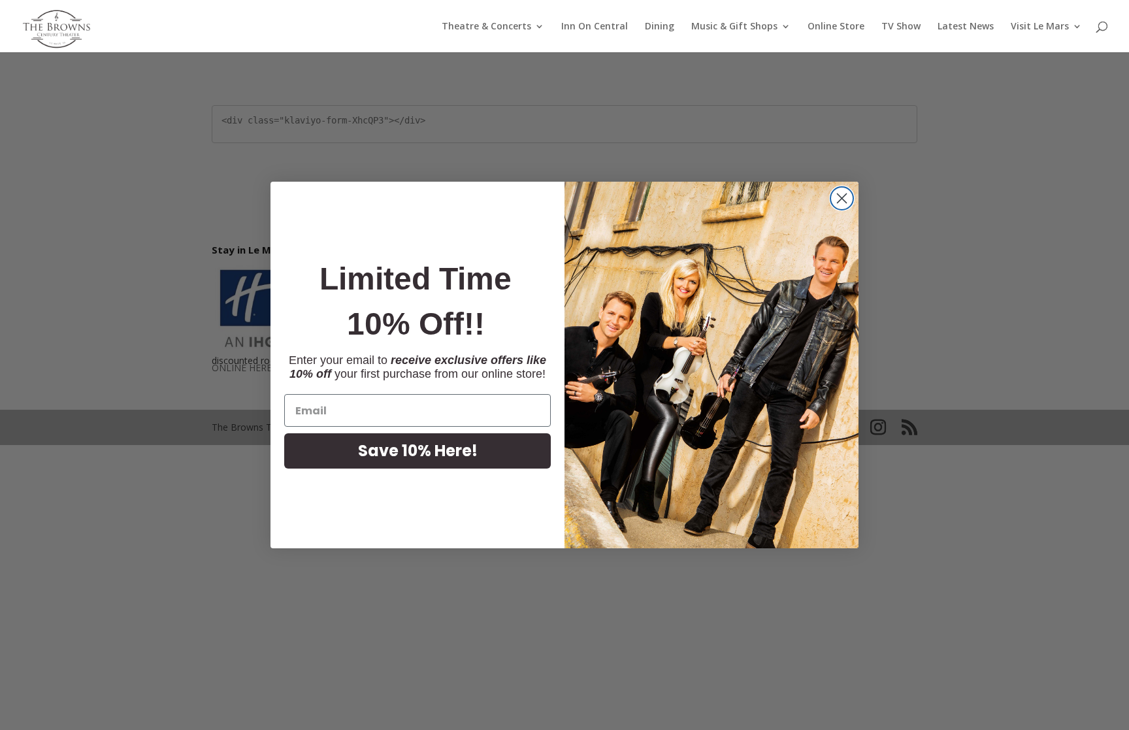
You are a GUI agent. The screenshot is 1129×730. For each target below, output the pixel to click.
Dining (659, 27)
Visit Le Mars (1040, 27)
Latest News (966, 27)
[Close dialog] (841, 198)
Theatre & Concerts (486, 27)
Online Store (836, 27)
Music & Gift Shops (734, 27)
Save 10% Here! (418, 450)
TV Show (901, 27)
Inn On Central (594, 27)
